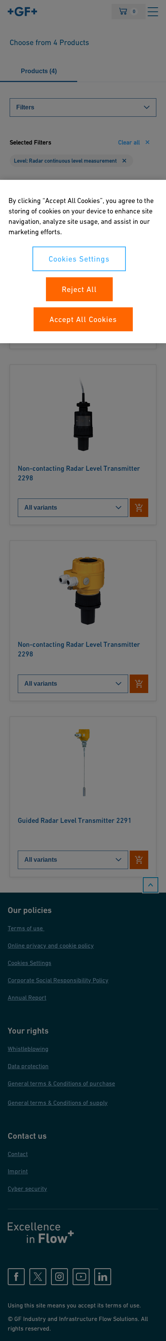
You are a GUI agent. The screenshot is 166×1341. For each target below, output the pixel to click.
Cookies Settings (79, 259)
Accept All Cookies (83, 319)
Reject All (79, 289)
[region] (83, 261)
